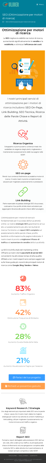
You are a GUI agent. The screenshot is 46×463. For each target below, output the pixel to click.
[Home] (3, 22)
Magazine (13, 455)
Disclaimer (23, 455)
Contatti (33, 455)
